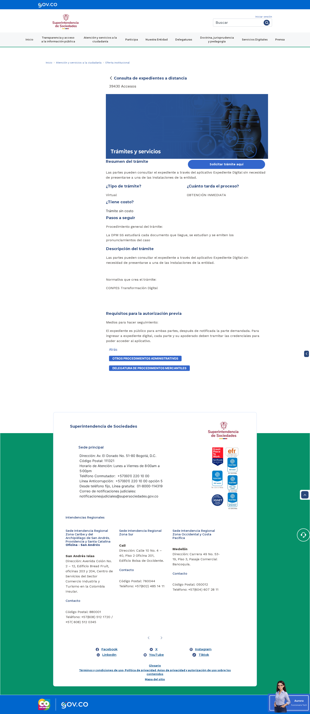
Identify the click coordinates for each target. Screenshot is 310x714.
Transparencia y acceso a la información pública (58, 39)
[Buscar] (267, 23)
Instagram (203, 649)
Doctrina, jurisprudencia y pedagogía (217, 39)
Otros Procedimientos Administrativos (145, 358)
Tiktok (204, 655)
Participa (131, 39)
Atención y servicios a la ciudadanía (100, 39)
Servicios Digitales (255, 39)
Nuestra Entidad (157, 39)
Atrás (113, 349)
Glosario (155, 665)
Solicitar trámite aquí (226, 164)
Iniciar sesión (263, 16)
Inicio (29, 39)
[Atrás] (111, 78)
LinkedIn (109, 655)
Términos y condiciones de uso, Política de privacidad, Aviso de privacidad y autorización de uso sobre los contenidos (155, 672)
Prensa (280, 39)
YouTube (156, 655)
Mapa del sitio (155, 679)
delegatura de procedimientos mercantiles (149, 368)
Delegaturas (183, 39)
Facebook (109, 649)
